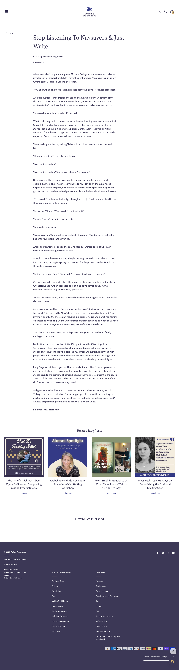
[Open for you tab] (172, 661)
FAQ (97, 611)
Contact (99, 606)
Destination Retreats (60, 621)
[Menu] (6, 11)
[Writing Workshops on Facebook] (157, 553)
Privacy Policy (101, 626)
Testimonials (101, 586)
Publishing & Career (59, 611)
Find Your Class (58, 581)
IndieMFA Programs (59, 616)
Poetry (55, 596)
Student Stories (58, 626)
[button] (172, 12)
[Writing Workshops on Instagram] (168, 553)
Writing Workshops (18, 552)
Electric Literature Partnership (107, 596)
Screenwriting (57, 606)
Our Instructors (102, 591)
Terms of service (103, 631)
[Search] (166, 12)
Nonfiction (56, 591)
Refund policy (101, 621)
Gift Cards (56, 631)
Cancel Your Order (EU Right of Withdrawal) (108, 637)
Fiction (55, 586)
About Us (99, 581)
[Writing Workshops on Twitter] (162, 553)
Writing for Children (60, 601)
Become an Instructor (104, 616)
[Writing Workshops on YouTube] (173, 553)
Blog (97, 601)
